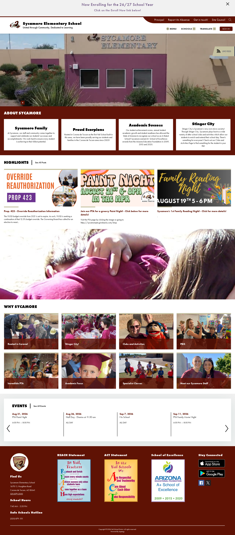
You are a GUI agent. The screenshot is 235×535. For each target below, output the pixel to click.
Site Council (218, 19)
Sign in (226, 28)
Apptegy (121, 531)
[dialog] (31, 331)
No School (125, 417)
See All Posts (40, 162)
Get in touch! (201, 19)
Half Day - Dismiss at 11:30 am (81, 417)
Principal (159, 19)
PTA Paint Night (20, 417)
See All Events (40, 406)
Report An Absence (179, 19)
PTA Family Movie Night (185, 417)
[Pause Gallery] (23, 103)
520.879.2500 (16, 493)
